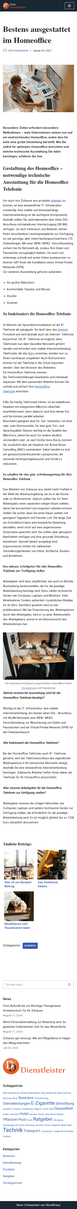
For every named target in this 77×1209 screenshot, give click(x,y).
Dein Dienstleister (18, 50)
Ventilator (68, 1131)
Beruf (15, 1098)
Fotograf (37, 1109)
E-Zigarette (43, 1103)
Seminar (40, 1125)
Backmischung (64, 1093)
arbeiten (56, 200)
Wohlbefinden (29, 688)
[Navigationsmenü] (69, 5)
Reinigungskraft (10, 1125)
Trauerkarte (46, 1131)
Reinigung (58, 1120)
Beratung (7, 1098)
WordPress (53, 1205)
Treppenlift (58, 1131)
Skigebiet (56, 1125)
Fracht (45, 1109)
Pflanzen (10, 1119)
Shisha (47, 1125)
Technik (13, 1130)
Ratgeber (43, 1119)
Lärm (47, 1114)
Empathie (7, 1109)
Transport (31, 1130)
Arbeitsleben (34, 1093)
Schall (22, 1125)
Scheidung (30, 1125)
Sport (70, 1125)
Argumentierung (48, 1093)
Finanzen (17, 1109)
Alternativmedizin (11, 1093)
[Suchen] (69, 984)
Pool (22, 1119)
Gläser (6, 1114)
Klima (41, 1114)
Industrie (33, 1114)
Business (30, 945)
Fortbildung (27, 1109)
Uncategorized (12, 1183)
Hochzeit (14, 1114)
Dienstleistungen (16, 1103)
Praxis (29, 1120)
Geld (51, 1109)
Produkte (9, 1169)
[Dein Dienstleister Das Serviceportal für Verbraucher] (15, 6)
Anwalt (24, 1093)
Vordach (7, 1136)
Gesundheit (63, 1108)
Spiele (64, 1125)
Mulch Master (57, 1114)
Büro (31, 353)
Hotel (23, 1113)
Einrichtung (65, 1103)
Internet (63, 329)
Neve (20, 1205)
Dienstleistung (41, 1098)
